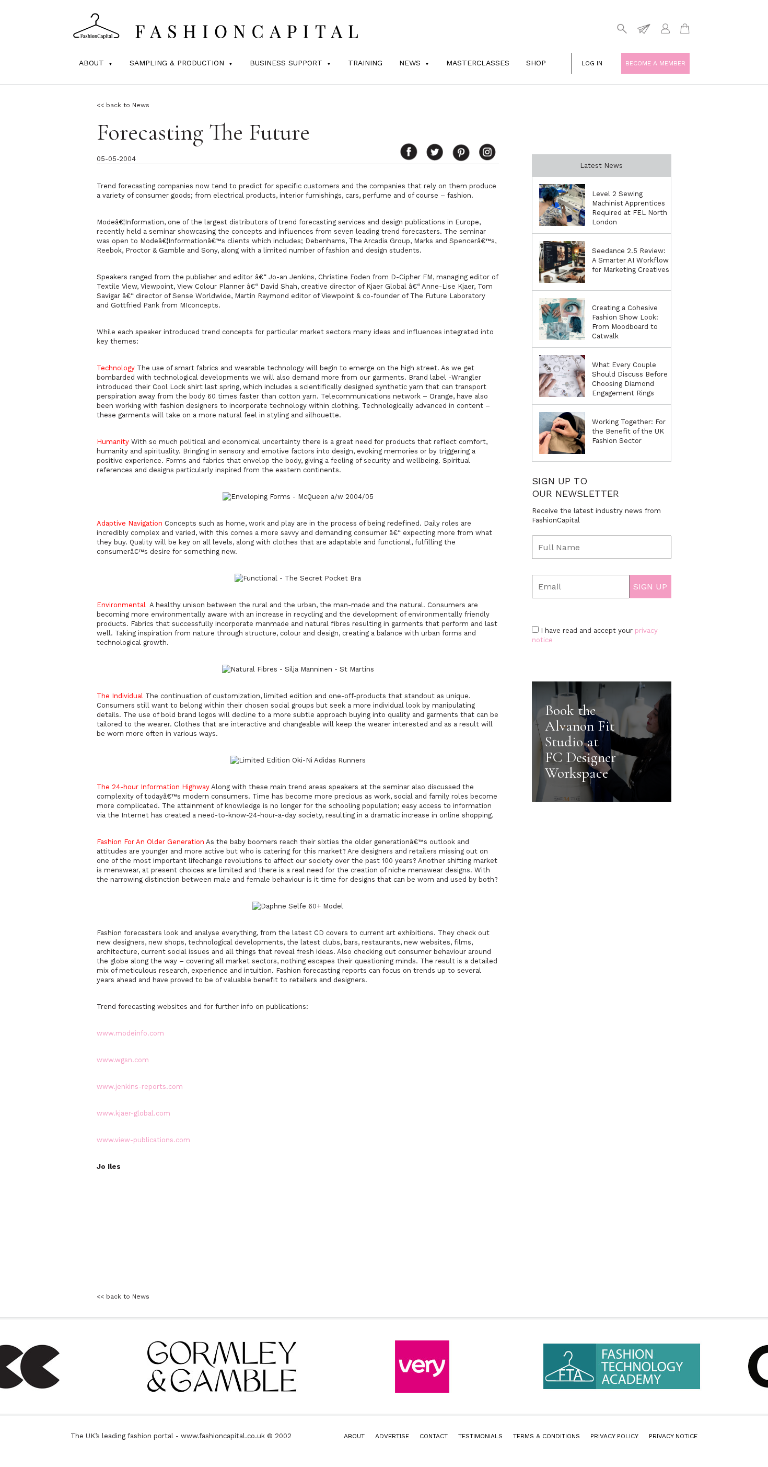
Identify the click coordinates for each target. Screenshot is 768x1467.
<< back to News (123, 105)
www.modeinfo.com (130, 1033)
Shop (536, 63)
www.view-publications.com (143, 1140)
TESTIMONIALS (480, 1436)
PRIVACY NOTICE (673, 1436)
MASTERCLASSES (477, 63)
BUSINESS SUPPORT (286, 63)
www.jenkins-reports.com (140, 1086)
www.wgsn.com (123, 1060)
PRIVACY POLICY (614, 1436)
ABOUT (354, 1436)
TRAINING (365, 63)
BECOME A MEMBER (655, 63)
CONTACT (434, 1436)
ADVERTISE (392, 1436)
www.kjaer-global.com (133, 1113)
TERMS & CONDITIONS (546, 1436)
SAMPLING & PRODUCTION (177, 63)
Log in (591, 63)
